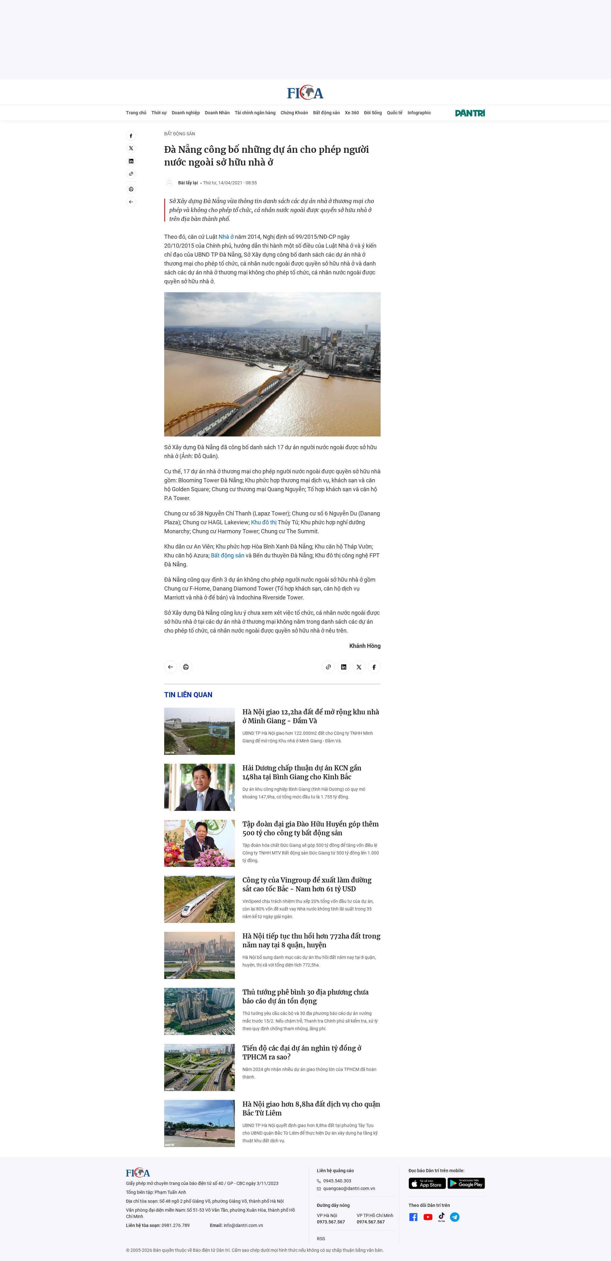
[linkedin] (131, 161)
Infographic (419, 112)
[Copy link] (131, 174)
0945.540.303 (337, 1180)
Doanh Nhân (217, 112)
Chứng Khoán (294, 112)
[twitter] (131, 148)
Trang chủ (136, 112)
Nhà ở (226, 236)
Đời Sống (373, 112)
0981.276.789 (176, 1225)
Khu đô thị (264, 522)
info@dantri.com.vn (243, 1225)
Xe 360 (352, 112)
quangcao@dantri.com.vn (349, 1188)
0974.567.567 (371, 1221)
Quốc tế (395, 112)
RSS (321, 1238)
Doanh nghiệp (186, 112)
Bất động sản (326, 112)
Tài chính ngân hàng (255, 112)
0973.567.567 (331, 1221)
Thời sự (159, 112)
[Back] (131, 202)
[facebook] (131, 136)
